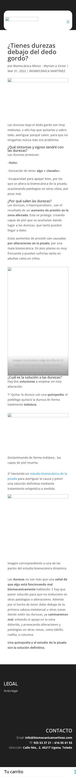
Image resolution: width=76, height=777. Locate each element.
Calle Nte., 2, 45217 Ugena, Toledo (47, 748)
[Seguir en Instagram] (46, 716)
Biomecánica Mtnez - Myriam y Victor (39, 66)
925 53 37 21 (42, 743)
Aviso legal (11, 691)
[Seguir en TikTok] (29, 716)
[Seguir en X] (38, 716)
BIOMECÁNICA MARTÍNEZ (47, 71)
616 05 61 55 (63, 743)
